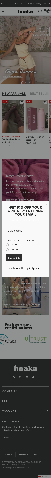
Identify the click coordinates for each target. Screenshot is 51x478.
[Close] (46, 204)
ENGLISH (14, 245)
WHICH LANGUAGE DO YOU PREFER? (20, 241)
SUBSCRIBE (14, 257)
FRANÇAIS (15, 249)
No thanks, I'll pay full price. (24, 268)
